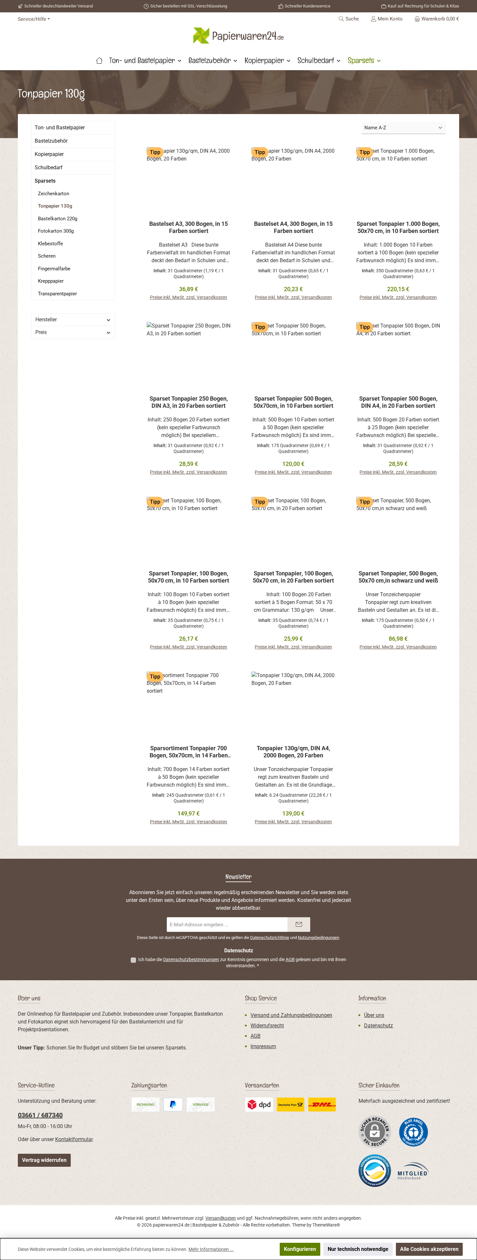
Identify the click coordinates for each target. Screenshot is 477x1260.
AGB (290, 959)
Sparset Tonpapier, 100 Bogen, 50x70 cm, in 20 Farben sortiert (293, 577)
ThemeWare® (326, 1225)
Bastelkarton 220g (57, 219)
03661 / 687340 (40, 1115)
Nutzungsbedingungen (318, 937)
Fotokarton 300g (56, 231)
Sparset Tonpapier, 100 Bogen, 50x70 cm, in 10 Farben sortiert (188, 577)
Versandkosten (220, 1218)
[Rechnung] (145, 1104)
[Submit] (298, 924)
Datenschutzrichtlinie (269, 937)
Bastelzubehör (51, 141)
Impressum (263, 1046)
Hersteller (46, 319)
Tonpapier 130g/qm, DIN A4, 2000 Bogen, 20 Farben (293, 752)
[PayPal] (173, 1104)
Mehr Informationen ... (211, 1249)
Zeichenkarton (53, 194)
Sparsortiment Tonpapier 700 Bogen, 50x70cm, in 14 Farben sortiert (189, 752)
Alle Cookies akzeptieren (429, 1249)
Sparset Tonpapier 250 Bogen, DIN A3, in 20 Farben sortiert (189, 402)
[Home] (99, 60)
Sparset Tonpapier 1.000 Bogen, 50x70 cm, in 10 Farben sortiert (398, 227)
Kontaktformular (73, 1139)
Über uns (374, 1015)
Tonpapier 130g (55, 206)
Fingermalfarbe (54, 269)
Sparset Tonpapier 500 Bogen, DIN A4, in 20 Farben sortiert (398, 402)
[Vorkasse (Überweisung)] (201, 1104)
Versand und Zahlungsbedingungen (291, 1015)
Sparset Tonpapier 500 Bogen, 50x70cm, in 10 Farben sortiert (293, 402)
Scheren (46, 256)
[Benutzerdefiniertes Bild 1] (414, 1132)
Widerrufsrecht (267, 1025)
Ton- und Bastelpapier (60, 127)
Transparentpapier (57, 294)
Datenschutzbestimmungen (191, 959)
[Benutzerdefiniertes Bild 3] (290, 1104)
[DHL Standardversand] (322, 1104)
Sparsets (45, 181)
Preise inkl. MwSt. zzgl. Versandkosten (188, 297)
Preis (41, 332)
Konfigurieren (300, 1249)
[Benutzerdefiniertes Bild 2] (259, 1104)
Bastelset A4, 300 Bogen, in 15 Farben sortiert (293, 227)
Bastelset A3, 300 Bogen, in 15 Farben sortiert (188, 227)
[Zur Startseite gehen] (238, 35)
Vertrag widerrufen (44, 1160)
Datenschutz (378, 1025)
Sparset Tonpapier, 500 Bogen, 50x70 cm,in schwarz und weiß (398, 577)
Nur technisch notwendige (358, 1249)
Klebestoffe (50, 244)
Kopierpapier (49, 154)
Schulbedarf (49, 167)
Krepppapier (51, 281)
